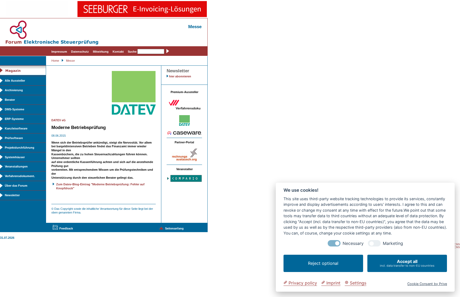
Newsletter (12, 195)
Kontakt (118, 51)
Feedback (66, 228)
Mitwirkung (101, 51)
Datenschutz (80, 51)
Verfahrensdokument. (20, 176)
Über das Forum (16, 185)
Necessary (353, 243)
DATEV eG (58, 120)
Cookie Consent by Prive (427, 284)
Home (55, 60)
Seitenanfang (174, 228)
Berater (10, 99)
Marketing (393, 243)
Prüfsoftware (14, 138)
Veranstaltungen (16, 166)
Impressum (59, 51)
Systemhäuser (15, 157)
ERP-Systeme (14, 118)
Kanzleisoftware (16, 128)
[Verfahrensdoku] (184, 108)
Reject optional (323, 263)
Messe (70, 60)
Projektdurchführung (19, 147)
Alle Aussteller (15, 80)
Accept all (407, 263)
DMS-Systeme (14, 109)
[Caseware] (184, 133)
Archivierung (14, 90)
